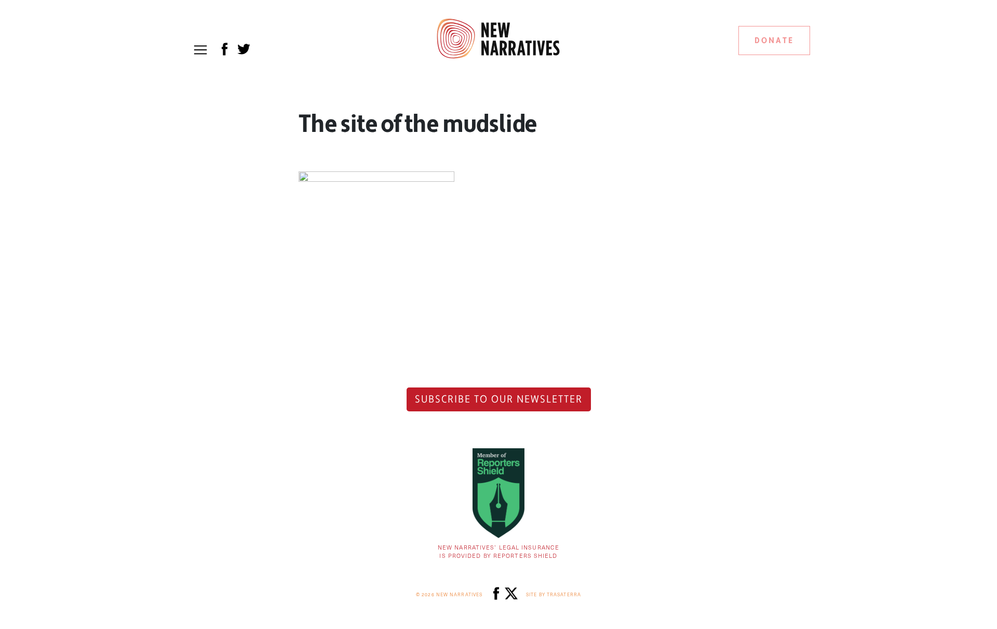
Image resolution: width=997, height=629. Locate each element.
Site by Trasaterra (553, 594)
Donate (774, 40)
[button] (200, 50)
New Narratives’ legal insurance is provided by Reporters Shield (498, 551)
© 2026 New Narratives (449, 594)
